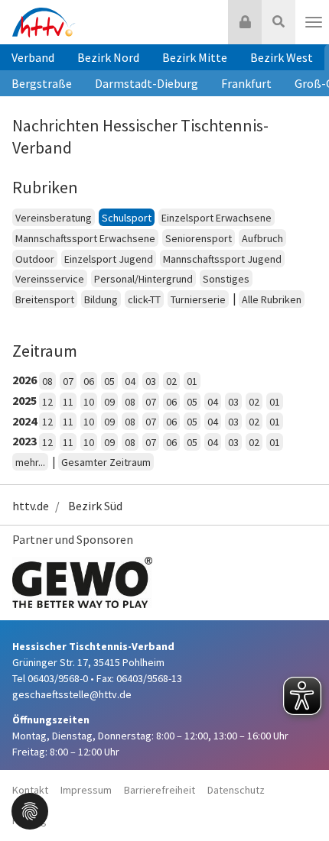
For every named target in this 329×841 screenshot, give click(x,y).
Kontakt (30, 790)
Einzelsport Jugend (108, 259)
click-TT (144, 299)
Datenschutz (236, 790)
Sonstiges (226, 279)
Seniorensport (198, 238)
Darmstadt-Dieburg (146, 83)
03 (150, 381)
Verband (32, 57)
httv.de (30, 505)
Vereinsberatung (53, 218)
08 (47, 381)
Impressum (86, 790)
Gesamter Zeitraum (106, 462)
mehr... (30, 462)
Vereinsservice (49, 279)
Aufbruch (262, 238)
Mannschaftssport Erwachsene (85, 238)
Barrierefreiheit (159, 790)
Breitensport (44, 299)
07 (68, 381)
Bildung (101, 299)
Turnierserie (198, 299)
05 (109, 381)
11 (68, 402)
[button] (30, 809)
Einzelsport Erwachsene (216, 218)
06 (88, 381)
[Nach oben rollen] (298, 798)
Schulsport (126, 218)
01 (192, 381)
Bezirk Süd (95, 505)
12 (47, 402)
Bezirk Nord (108, 57)
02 (171, 381)
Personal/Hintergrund (143, 279)
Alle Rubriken (271, 299)
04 (130, 381)
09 (109, 402)
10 (88, 402)
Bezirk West (281, 57)
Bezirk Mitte (194, 57)
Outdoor (34, 259)
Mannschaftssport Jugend (222, 259)
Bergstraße (41, 83)
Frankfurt (246, 83)
